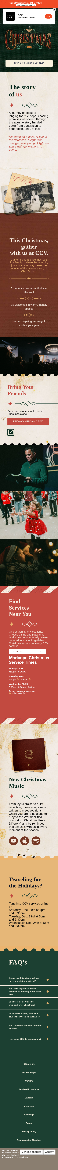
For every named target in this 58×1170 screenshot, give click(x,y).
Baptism (29, 1097)
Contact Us (29, 1064)
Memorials (29, 1106)
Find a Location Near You (26, 5)
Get (48, 16)
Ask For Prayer (29, 1072)
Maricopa (17, 651)
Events (29, 1123)
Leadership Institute (29, 1089)
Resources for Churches (29, 1140)
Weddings (29, 1114)
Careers (29, 1080)
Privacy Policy (29, 1131)
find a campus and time (29, 63)
